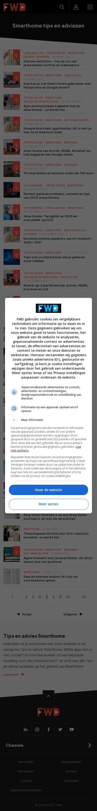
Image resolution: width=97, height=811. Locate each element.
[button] (48, 420)
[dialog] (48, 405)
